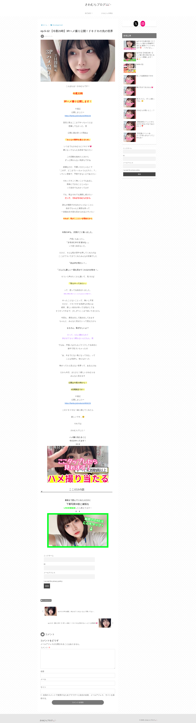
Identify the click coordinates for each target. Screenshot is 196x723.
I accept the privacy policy (53, 581)
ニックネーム (49, 556)
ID (44, 564)
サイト (43, 687)
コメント (45, 647)
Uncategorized (47, 600)
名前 (42, 671)
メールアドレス (49, 573)
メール (43, 679)
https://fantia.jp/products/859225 (78, 116)
